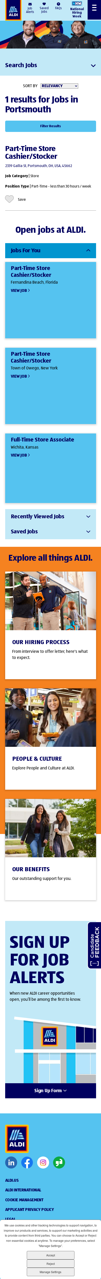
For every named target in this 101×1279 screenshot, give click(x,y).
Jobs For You (26, 250)
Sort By (30, 86)
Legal (10, 1219)
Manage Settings (50, 1272)
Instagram (43, 1162)
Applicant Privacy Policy (29, 1210)
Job (30, 10)
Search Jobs (21, 65)
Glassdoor (59, 1162)
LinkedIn (11, 1162)
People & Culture (37, 759)
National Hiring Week (77, 13)
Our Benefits (31, 869)
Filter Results (50, 126)
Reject (51, 1264)
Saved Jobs (44, 10)
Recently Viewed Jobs (37, 516)
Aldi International (23, 1190)
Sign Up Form (48, 1091)
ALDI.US (12, 1180)
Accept (50, 1255)
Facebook (27, 1162)
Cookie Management (24, 1200)
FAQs (58, 8)
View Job (19, 291)
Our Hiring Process (41, 642)
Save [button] (22, 200)
